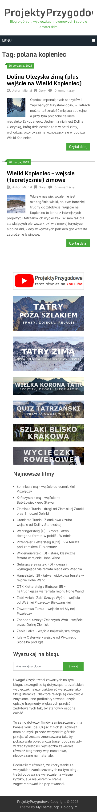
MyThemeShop (47, 807)
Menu (7, 41)
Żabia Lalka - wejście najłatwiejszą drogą (48, 631)
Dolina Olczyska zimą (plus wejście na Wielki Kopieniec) (44, 80)
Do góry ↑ (69, 807)
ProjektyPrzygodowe (33, 801)
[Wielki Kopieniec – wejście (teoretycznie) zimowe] (16, 203)
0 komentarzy (65, 90)
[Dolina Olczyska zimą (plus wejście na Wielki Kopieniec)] (16, 107)
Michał (27, 90)
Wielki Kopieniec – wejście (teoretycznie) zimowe (41, 176)
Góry (42, 90)
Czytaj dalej (78, 146)
